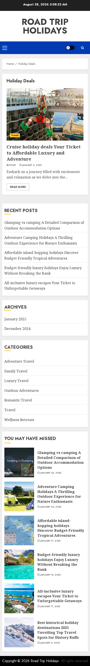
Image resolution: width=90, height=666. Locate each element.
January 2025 (15, 319)
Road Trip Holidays (45, 26)
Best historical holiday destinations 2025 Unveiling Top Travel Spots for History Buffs (58, 630)
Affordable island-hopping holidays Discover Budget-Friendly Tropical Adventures (60, 528)
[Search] (82, 48)
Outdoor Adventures (21, 390)
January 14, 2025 (50, 574)
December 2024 (17, 328)
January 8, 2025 (50, 642)
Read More (18, 187)
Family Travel (15, 371)
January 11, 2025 (50, 606)
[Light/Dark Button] (70, 48)
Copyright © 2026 (16, 660)
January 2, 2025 (32, 165)
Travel (15, 135)
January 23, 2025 (50, 472)
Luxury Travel (16, 380)
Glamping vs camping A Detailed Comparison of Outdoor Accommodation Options (60, 460)
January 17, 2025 (50, 540)
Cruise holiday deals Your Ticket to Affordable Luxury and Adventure (44, 153)
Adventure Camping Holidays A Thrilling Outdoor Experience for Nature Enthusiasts (59, 494)
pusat (12, 165)
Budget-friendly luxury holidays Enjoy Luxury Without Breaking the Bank (58, 562)
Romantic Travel (18, 400)
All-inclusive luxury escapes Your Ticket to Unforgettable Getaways (39, 285)
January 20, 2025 (50, 506)
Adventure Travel (19, 361)
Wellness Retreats (19, 419)
